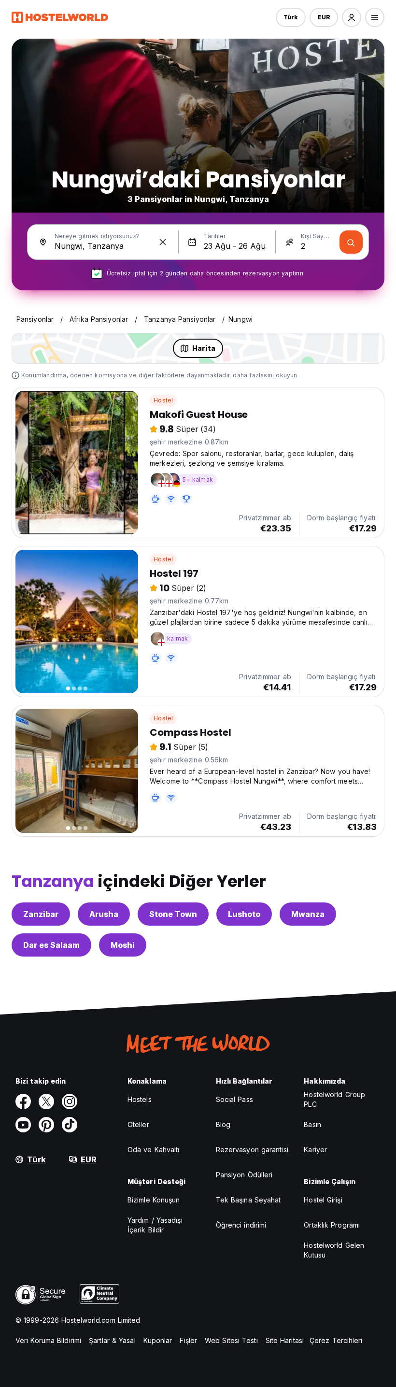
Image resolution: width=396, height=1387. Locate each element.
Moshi (123, 945)
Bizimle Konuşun (153, 1200)
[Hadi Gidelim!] (351, 242)
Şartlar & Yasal (112, 1340)
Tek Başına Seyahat (248, 1200)
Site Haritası (285, 1340)
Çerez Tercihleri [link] (336, 1340)
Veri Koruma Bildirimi (48, 1340)
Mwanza (308, 914)
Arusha (103, 914)
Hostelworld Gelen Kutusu (334, 1250)
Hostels (139, 1099)
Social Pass (234, 1099)
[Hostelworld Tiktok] (69, 1124)
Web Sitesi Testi (231, 1340)
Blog (223, 1124)
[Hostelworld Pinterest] (46, 1124)
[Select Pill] (351, 17)
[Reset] (162, 242)
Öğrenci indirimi (241, 1225)
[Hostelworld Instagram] (69, 1101)
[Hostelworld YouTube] (23, 1124)
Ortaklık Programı (332, 1225)
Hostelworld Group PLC (334, 1099)
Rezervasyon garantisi (252, 1149)
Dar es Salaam (51, 945)
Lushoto (244, 914)
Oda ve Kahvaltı (153, 1149)
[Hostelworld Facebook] (23, 1101)
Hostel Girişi (323, 1200)
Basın (312, 1124)
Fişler (188, 1340)
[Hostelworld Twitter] (46, 1101)
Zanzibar (40, 914)
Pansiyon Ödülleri (244, 1175)
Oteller (138, 1124)
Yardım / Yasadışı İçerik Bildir (155, 1225)
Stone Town (173, 914)
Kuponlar (157, 1340)
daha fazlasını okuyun (265, 375)
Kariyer (315, 1149)
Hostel (163, 400)
